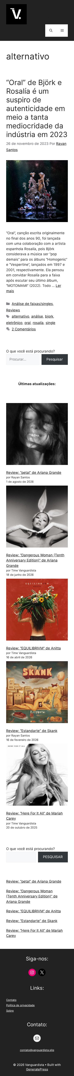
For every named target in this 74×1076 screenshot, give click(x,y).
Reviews (13, 310)
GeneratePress (37, 1069)
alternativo (20, 316)
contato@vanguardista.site (37, 1050)
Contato (11, 1000)
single (50, 323)
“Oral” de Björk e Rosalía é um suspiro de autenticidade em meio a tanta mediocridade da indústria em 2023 (36, 108)
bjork (49, 316)
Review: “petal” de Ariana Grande (33, 473)
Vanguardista (47, 12)
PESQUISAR (53, 857)
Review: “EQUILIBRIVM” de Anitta (33, 648)
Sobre (10, 1010)
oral (27, 323)
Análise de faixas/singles (32, 304)
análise (37, 316)
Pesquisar (54, 359)
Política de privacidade (20, 1005)
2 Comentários (24, 329)
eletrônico (14, 323)
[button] (51, 30)
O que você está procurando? (30, 351)
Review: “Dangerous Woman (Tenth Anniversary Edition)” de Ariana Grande (35, 560)
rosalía (38, 323)
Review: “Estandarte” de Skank (31, 731)
